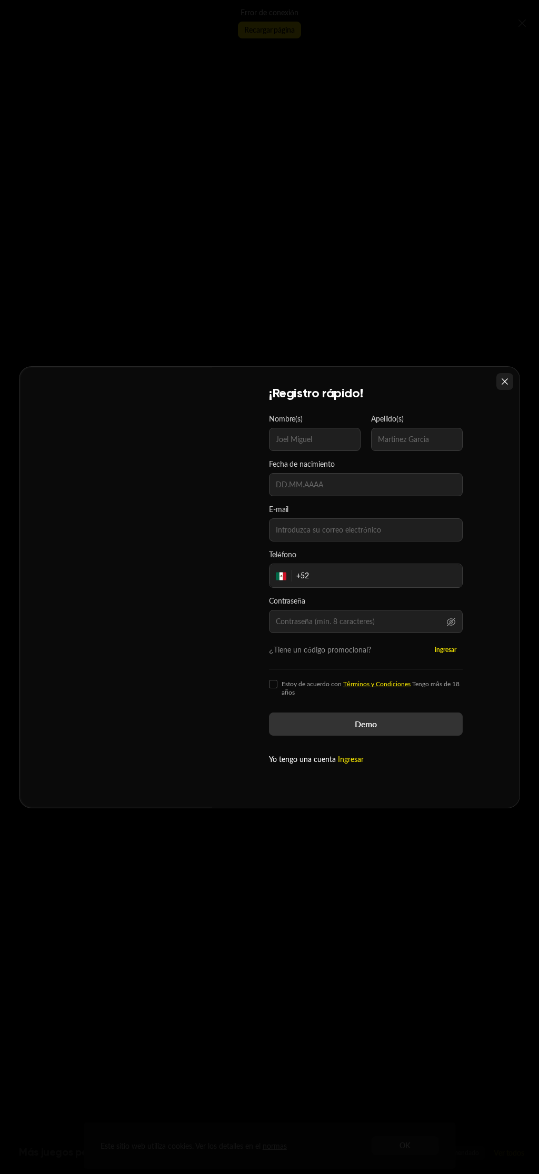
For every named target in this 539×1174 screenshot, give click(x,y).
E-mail (278, 509)
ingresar (445, 650)
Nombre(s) (286, 419)
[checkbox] (273, 684)
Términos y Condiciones (377, 683)
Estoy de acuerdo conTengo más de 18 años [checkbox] (371, 688)
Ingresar (351, 759)
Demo (366, 724)
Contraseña (287, 601)
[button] (451, 621)
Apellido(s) (387, 419)
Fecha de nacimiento (302, 464)
